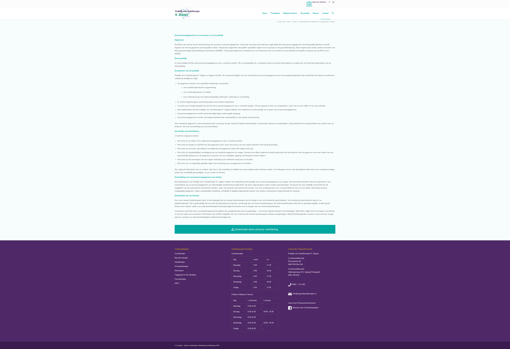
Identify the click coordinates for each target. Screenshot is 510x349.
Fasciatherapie (180, 279)
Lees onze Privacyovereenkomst (302, 303)
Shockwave (179, 271)
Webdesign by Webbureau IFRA (209, 345)
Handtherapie (180, 262)
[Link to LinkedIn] (333, 2)
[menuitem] (265, 13)
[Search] (332, 13)
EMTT (177, 283)
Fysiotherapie (180, 254)
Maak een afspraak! (319, 2)
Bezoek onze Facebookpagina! (306, 307)
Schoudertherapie (181, 266)
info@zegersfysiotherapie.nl (304, 294)
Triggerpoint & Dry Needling (185, 275)
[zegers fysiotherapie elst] (187, 13)
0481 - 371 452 (298, 284)
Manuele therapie (181, 258)
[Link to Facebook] (329, 2)
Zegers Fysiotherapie (190, 345)
